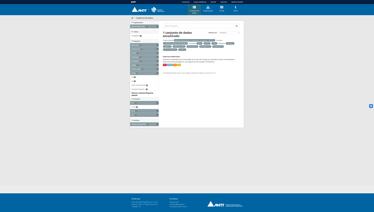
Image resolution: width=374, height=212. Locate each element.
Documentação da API (208, 73)
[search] (236, 26)
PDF (165, 65)
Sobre (235, 11)
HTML (169, 65)
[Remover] (213, 40)
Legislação (223, 2)
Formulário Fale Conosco (178, 206)
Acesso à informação (200, 2)
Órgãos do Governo (237, 2)
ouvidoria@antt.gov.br (177, 204)
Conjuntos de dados (194, 12)
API (198, 73)
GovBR (133, 2)
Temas (221, 11)
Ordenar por (212, 33)
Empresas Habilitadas (171, 57)
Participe (213, 2)
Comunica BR (185, 2)
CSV (179, 65)
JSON (174, 65)
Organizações (208, 11)
